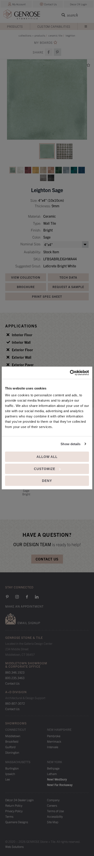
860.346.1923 (14, 672)
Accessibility (55, 816)
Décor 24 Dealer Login (19, 800)
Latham (52, 774)
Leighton (70, 35)
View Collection (25, 277)
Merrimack (54, 741)
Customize (44, 469)
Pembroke (53, 736)
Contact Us (50, 4)
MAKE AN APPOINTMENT (24, 606)
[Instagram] (17, 597)
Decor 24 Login (78, 4)
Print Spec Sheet (47, 296)
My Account (19, 4)
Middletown (12, 736)
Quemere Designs (16, 822)
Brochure (26, 287)
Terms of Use (55, 811)
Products (15, 26)
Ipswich (10, 774)
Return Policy (13, 805)
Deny (47, 481)
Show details (70, 444)
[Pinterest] (7, 597)
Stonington (12, 752)
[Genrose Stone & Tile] (22, 15)
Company (53, 800)
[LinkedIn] (37, 597)
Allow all (47, 457)
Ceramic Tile (55, 35)
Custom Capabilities (53, 26)
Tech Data (68, 277)
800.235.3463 (14, 678)
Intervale (52, 747)
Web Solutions (14, 847)
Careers (52, 805)
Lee (7, 779)
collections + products (32, 35)
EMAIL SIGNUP (28, 623)
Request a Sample (68, 287)
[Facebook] (48, 52)
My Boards (43, 42)
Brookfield (11, 741)
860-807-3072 (15, 703)
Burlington (12, 768)
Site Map (52, 822)
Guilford (10, 747)
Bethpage (53, 768)
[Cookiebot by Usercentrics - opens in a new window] (70, 373)
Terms (9, 816)
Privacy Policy (14, 811)
